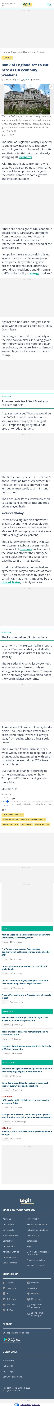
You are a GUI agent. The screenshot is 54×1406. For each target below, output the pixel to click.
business (26, 549)
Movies (5, 942)
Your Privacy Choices (30, 1404)
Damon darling (10, 824)
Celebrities (6, 1053)
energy (34, 273)
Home (4, 52)
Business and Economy (22, 52)
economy (25, 157)
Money (5, 1002)
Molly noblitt (42, 824)
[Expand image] (51, 87)
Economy (41, 52)
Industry (6, 988)
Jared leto (26, 824)
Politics (5, 959)
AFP (27, 80)
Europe (5, 1139)
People (5, 1076)
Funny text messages (13, 815)
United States (11, 582)
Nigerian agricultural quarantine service (24, 819)
